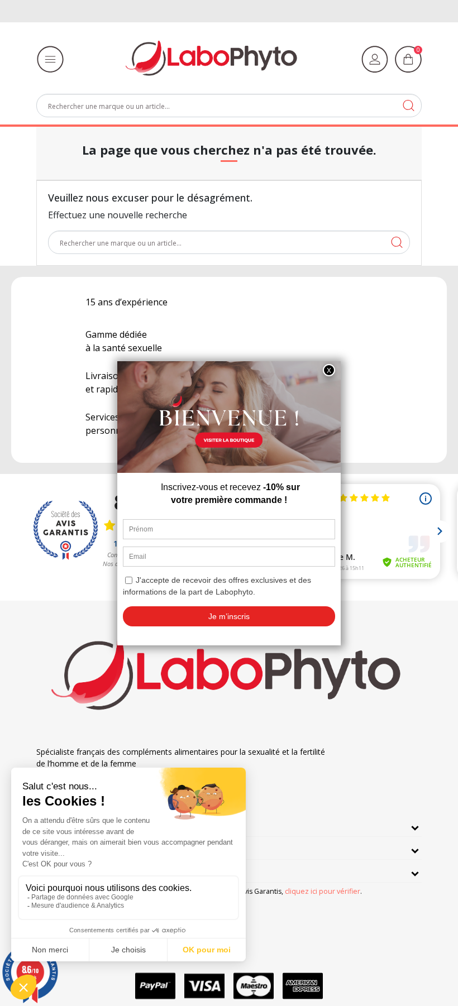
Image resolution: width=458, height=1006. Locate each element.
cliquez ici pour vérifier (322, 891)
